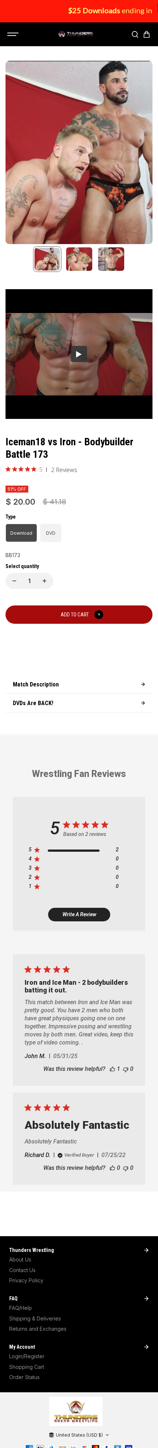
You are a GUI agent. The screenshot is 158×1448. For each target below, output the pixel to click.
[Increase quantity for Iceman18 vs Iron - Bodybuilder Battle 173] (44, 581)
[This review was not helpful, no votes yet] (125, 1068)
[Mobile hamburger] (14, 34)
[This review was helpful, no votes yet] (112, 1167)
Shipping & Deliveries (35, 1318)
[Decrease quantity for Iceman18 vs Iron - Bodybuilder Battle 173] (14, 581)
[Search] (135, 34)
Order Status (24, 1377)
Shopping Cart (26, 1367)
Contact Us (22, 1270)
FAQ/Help (20, 1308)
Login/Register (26, 1356)
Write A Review (79, 914)
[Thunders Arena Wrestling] (75, 34)
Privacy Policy (26, 1280)
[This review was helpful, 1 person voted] (112, 1068)
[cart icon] (146, 34)
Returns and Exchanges (38, 1329)
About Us (20, 1259)
